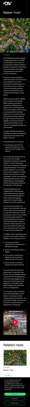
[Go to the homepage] (7, 4)
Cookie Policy (7, 389)
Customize (14, 398)
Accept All (15, 394)
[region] (15, 392)
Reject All (14, 403)
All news (7, 375)
